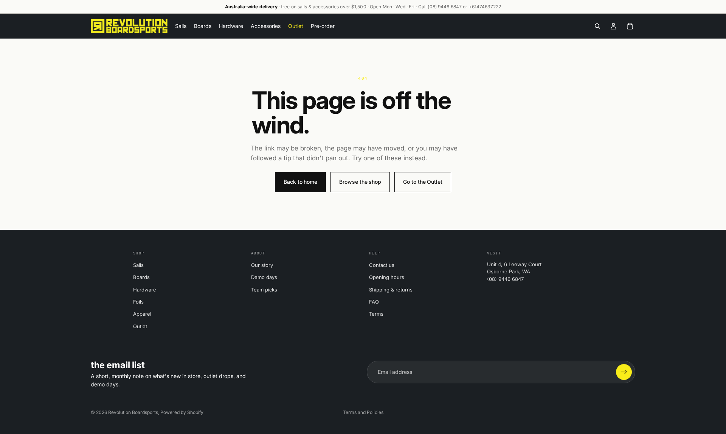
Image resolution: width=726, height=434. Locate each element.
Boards (141, 277)
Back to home (300, 181)
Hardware (144, 290)
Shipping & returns (391, 290)
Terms (376, 314)
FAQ (374, 302)
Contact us (381, 265)
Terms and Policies (363, 412)
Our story (262, 265)
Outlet (140, 326)
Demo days (264, 277)
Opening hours (386, 277)
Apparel (142, 314)
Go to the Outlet (422, 181)
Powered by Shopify (181, 412)
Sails (138, 265)
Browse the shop (360, 181)
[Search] (597, 26)
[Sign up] (624, 372)
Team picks (264, 290)
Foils (138, 302)
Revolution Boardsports (133, 412)
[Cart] (630, 26)
